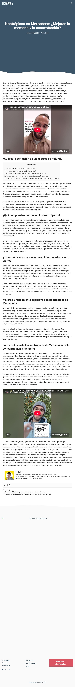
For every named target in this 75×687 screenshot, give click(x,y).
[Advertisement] (37, 48)
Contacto (29, 660)
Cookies (5, 663)
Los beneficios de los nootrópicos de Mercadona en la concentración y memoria (31, 178)
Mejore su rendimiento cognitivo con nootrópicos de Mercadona (26, 176)
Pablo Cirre (45, 33)
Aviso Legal (6, 665)
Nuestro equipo (31, 663)
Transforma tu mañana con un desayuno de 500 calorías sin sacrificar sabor (28, 494)
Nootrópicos (9, 490)
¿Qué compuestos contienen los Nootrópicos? (20, 171)
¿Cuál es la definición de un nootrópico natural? (20, 168)
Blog (27, 666)
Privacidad (5, 660)
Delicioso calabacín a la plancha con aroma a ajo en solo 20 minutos (25, 492)
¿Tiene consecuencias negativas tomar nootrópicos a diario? (25, 173)
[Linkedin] (4, 485)
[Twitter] (7, 485)
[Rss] (10, 485)
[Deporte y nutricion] (9, 3)
